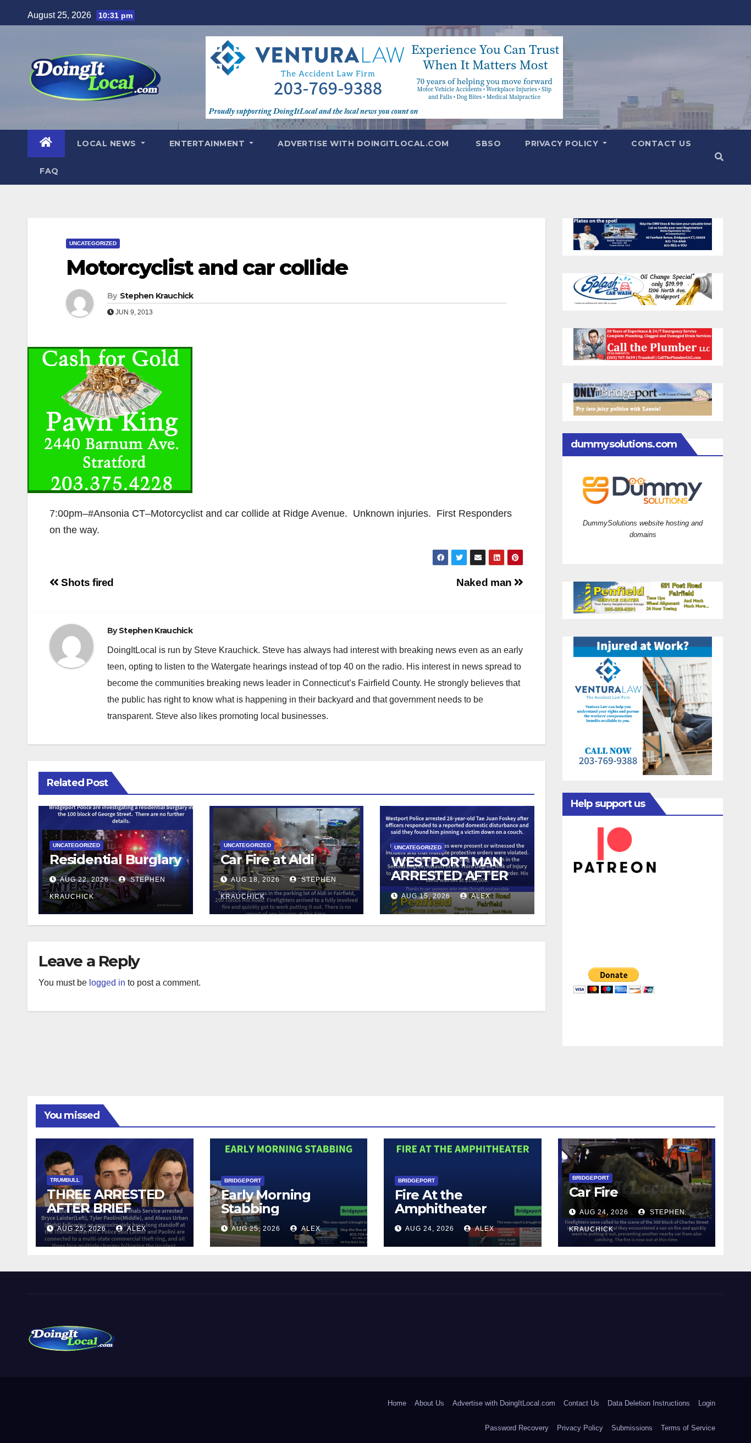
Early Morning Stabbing (266, 1202)
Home (397, 1403)
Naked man (485, 582)
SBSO (487, 143)
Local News (108, 143)
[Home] (46, 143)
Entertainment (208, 143)
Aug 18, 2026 (255, 879)
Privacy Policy (563, 143)
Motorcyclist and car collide (206, 267)
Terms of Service (688, 1428)
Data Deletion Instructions (649, 1403)
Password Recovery (517, 1428)
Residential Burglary (115, 859)
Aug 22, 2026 (84, 879)
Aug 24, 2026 (429, 1228)
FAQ (49, 171)
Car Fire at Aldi (267, 859)
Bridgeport (242, 1180)
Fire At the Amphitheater (441, 1202)
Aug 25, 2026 (81, 1228)
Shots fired (86, 582)
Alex (480, 896)
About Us (429, 1403)
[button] (719, 157)
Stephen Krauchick (157, 296)
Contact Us (661, 143)
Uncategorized (93, 243)
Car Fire (593, 1192)
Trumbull (65, 1180)
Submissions (632, 1428)
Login (706, 1403)
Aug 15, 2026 (425, 896)
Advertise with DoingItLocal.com (363, 143)
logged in (107, 982)
